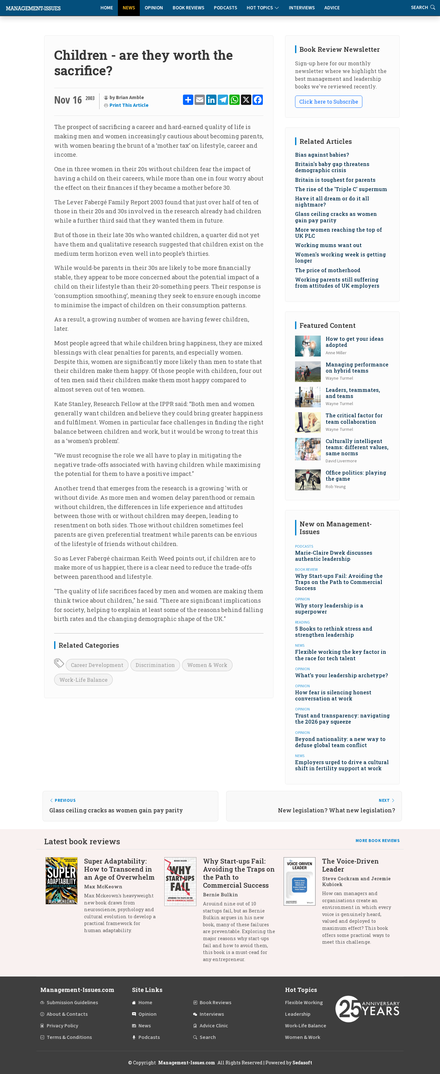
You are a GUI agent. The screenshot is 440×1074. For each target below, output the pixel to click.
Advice (332, 8)
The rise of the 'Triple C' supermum (341, 189)
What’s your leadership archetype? (341, 675)
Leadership (298, 1014)
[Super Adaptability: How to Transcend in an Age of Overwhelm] (64, 898)
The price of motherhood (327, 270)
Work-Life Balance (83, 679)
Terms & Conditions (69, 1037)
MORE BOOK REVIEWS (378, 841)
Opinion (154, 8)
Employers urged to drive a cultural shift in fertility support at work (342, 765)
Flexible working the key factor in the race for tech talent (340, 654)
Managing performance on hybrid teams (357, 367)
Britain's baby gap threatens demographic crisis (332, 167)
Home (106, 8)
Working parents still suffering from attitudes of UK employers (337, 282)
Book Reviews (188, 8)
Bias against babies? (322, 154)
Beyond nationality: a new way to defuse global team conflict (340, 742)
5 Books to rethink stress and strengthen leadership (333, 631)
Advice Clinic (214, 1025)
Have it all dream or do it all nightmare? (332, 201)
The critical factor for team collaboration (354, 418)
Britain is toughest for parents (335, 179)
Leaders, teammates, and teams (353, 392)
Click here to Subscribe (328, 101)
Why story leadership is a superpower (329, 608)
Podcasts (225, 8)
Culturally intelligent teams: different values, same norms (357, 447)
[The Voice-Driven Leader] (302, 904)
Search (208, 1037)
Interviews (302, 8)
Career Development (97, 665)
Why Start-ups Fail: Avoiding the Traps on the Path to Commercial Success (339, 581)
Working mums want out (328, 245)
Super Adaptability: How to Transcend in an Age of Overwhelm (119, 869)
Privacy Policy (62, 1025)
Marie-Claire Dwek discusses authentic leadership (333, 555)
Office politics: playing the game (356, 475)
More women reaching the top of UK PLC (338, 232)
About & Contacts (67, 1014)
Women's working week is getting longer (340, 257)
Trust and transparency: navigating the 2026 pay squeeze (342, 718)
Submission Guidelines (72, 1002)
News (129, 8)
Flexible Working (304, 1002)
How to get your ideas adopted (355, 341)
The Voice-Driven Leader (350, 865)
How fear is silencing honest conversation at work (333, 695)
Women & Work (207, 665)
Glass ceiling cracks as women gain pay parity (336, 216)
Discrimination (155, 665)
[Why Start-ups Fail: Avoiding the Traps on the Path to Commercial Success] (183, 912)
